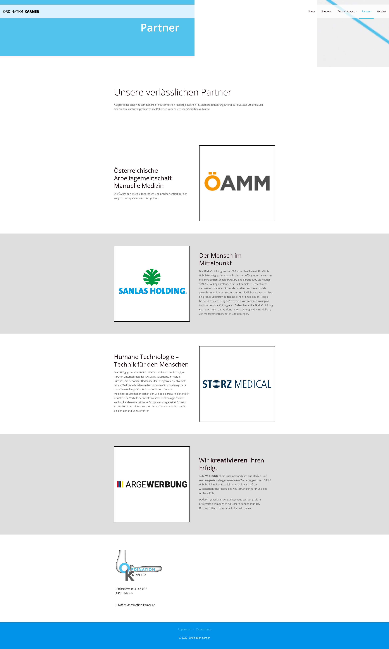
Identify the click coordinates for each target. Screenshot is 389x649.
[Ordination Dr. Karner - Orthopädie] (21, 11)
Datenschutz (203, 629)
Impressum (184, 629)
